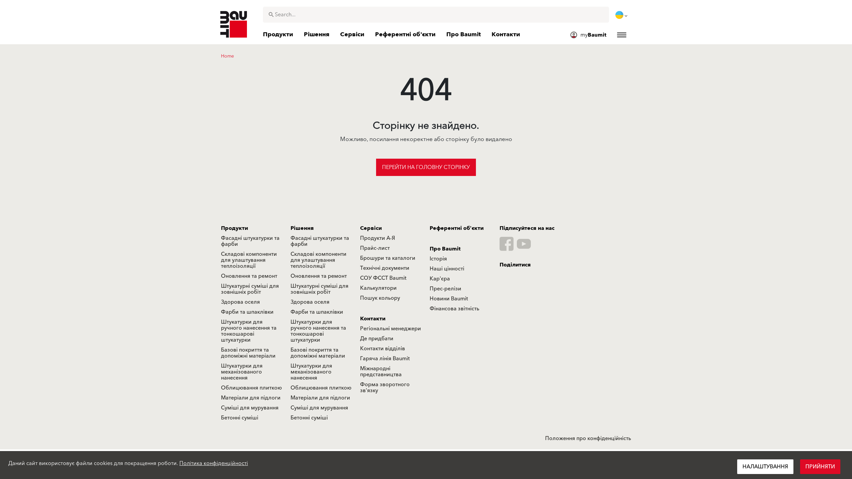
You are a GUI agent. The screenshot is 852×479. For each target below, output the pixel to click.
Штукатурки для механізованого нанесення (242, 372)
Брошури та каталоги (387, 258)
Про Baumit (445, 248)
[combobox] (436, 15)
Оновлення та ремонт (249, 276)
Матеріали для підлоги (251, 397)
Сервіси (371, 228)
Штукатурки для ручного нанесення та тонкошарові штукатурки (249, 331)
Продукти (234, 228)
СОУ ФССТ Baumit (383, 278)
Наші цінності (447, 268)
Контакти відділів (382, 348)
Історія (438, 258)
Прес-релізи (445, 288)
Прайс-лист (375, 248)
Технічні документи (384, 268)
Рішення (302, 228)
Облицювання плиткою (251, 388)
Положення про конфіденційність (588, 438)
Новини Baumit (449, 298)
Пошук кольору (380, 298)
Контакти (372, 318)
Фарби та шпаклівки (247, 312)
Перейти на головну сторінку (426, 167)
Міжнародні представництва (381, 371)
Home (227, 56)
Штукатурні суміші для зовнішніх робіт (250, 289)
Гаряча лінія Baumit (385, 358)
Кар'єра (440, 278)
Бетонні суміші (239, 417)
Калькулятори (378, 288)
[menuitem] (622, 15)
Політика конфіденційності (213, 463)
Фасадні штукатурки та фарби (250, 241)
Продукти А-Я (377, 238)
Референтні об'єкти (457, 228)
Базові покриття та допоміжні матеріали (248, 353)
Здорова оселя (240, 302)
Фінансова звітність (454, 308)
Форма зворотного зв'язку (385, 387)
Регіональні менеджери (390, 328)
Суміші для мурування (250, 407)
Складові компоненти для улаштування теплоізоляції (249, 260)
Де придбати (376, 338)
